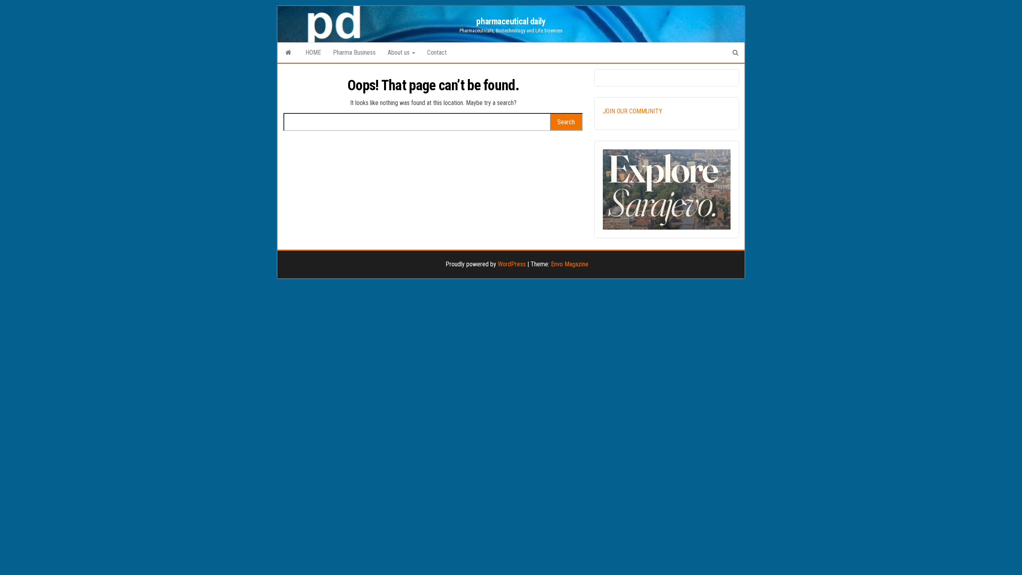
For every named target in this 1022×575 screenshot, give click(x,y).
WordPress (512, 264)
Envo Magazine (569, 264)
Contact (437, 52)
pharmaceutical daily (510, 21)
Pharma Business (354, 52)
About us (399, 52)
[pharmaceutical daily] (288, 53)
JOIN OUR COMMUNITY (632, 111)
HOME (313, 52)
